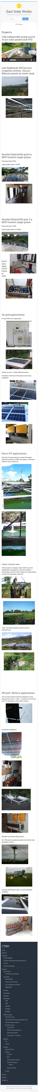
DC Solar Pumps (9, 1025)
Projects (4, 1077)
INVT (8, 1057)
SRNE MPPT (8, 987)
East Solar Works (19, 11)
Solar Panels (7, 971)
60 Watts (7, 1009)
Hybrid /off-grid (9, 1049)
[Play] (4, 60)
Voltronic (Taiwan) (12, 1062)
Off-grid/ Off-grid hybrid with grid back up (14, 960)
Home (3, 950)
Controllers (6, 977)
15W (6, 1001)
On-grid (5, 963)
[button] (19, 52)
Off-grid (7, 1052)
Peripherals (6, 993)
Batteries (5, 1039)
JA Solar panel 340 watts (12, 974)
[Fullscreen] (34, 60)
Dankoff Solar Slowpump (14, 1030)
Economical (10, 1027)
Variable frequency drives (12, 1022)
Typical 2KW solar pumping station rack (16, 1019)
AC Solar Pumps (9, 1017)
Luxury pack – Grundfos (13, 1035)
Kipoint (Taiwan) (11, 1068)
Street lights (6, 998)
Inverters (5, 990)
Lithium (7, 1044)
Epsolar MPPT (9, 979)
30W (6, 1003)
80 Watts (7, 1011)
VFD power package (9, 966)
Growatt (9, 1054)
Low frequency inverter (13, 1059)
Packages (4, 955)
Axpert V (11, 1064)
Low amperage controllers (12, 984)
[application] (19, 52)
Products (4, 969)
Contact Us (5, 1080)
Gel (6, 1041)
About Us (4, 953)
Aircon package (7, 958)
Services (4, 1074)
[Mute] (31, 60)
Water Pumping (7, 1014)
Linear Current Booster (11, 982)
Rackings (6, 996)
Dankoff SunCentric (12, 1032)
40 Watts (7, 1006)
